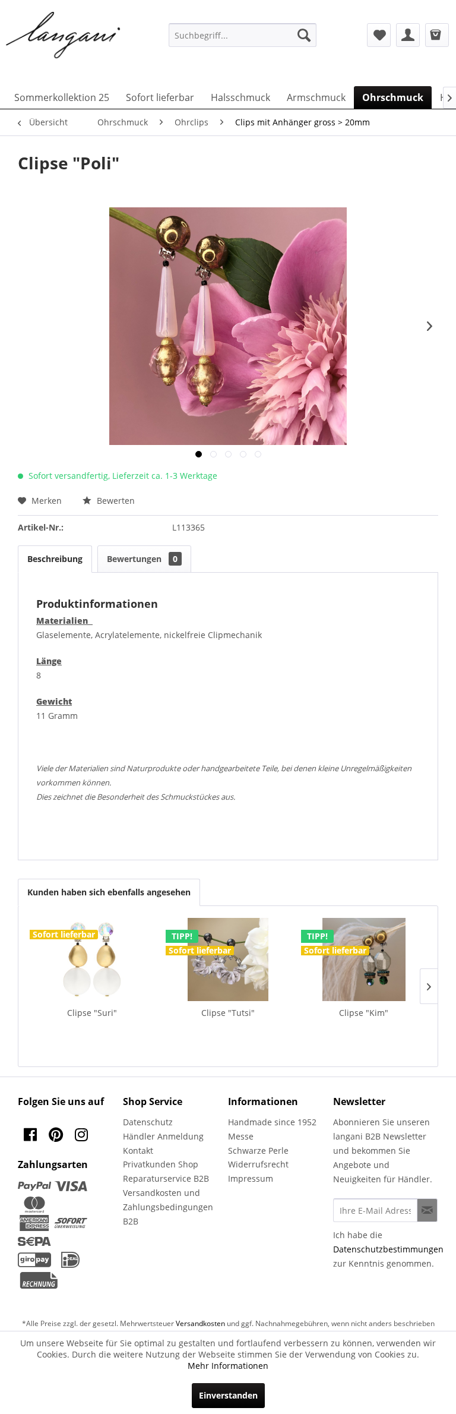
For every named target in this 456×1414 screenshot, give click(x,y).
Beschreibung (55, 558)
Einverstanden (228, 1395)
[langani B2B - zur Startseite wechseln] (63, 35)
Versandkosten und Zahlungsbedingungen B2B (168, 1207)
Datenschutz (148, 1122)
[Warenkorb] (437, 35)
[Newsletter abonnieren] (427, 1210)
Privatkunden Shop (160, 1164)
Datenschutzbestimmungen (388, 1249)
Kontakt (138, 1150)
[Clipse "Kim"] (364, 959)
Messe (241, 1136)
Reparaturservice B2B (166, 1178)
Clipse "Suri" (92, 1012)
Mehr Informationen (228, 1365)
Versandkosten (200, 1323)
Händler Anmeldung (163, 1136)
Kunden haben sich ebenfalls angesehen (109, 892)
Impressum (250, 1178)
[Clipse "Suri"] (92, 959)
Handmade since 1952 (272, 1122)
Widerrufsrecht (258, 1164)
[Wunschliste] (379, 35)
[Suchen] (304, 35)
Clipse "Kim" (363, 1012)
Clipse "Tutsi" (228, 1012)
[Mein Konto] (408, 35)
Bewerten (114, 500)
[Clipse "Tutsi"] (228, 959)
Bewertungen (142, 558)
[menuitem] (243, 35)
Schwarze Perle (258, 1150)
